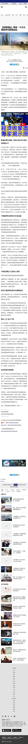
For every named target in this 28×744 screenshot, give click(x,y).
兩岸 (24, 15)
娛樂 (14, 707)
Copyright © (4, 738)
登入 (16, 484)
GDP (13, 491)
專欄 (14, 683)
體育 (14, 702)
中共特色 (12, 489)
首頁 (2, 15)
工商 (14, 711)
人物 (14, 689)
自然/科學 (14, 698)
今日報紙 (14, 668)
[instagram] (2, 716)
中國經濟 (24, 489)
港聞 (20, 15)
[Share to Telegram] (14, 64)
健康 (14, 694)
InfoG (14, 681)
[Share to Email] (18, 64)
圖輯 (14, 709)
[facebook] (5, 716)
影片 (14, 670)
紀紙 (14, 700)
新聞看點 (18, 491)
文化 (14, 696)
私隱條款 (20, 737)
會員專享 (8, 15)
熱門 (17, 15)
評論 (14, 687)
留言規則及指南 (2, 481)
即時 (13, 15)
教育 (14, 705)
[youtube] (14, 716)
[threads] (8, 716)
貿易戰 (18, 489)
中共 (2, 491)
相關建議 (4, 737)
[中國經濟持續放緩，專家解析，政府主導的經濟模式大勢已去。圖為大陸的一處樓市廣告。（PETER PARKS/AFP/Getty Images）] (14, 41)
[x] (11, 716)
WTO (6, 489)
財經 (14, 678)
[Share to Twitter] (12, 64)
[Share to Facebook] (11, 64)
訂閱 (24, 484)
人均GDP (7, 491)
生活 (14, 691)
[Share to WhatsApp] (16, 64)
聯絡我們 (9, 737)
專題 (14, 685)
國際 (14, 676)
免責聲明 (15, 737)
